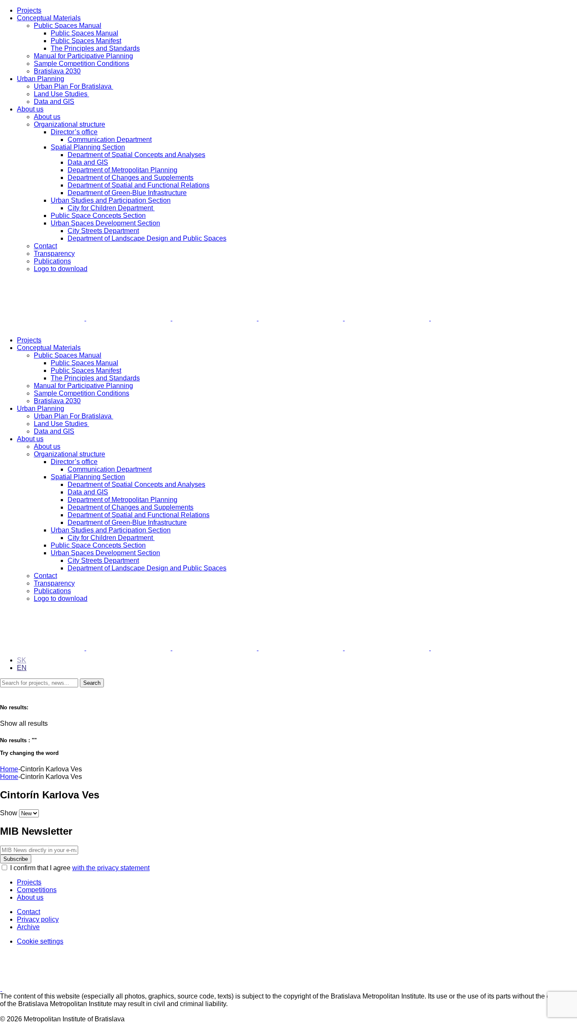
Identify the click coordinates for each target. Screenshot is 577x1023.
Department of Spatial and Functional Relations (139, 185)
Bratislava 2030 (57, 71)
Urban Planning (40, 78)
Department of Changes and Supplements (130, 177)
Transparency (54, 253)
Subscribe (15, 859)
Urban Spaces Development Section (105, 223)
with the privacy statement (111, 867)
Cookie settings (40, 941)
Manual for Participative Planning (83, 56)
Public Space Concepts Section (98, 215)
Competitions (37, 889)
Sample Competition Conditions (81, 63)
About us (30, 109)
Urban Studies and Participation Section (111, 200)
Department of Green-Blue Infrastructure (127, 192)
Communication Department (110, 139)
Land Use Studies (61, 94)
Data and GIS (54, 101)
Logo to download (60, 268)
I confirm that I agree (80, 867)
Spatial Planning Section (88, 147)
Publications (52, 261)
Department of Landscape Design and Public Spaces (147, 238)
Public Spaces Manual (67, 25)
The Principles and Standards (95, 48)
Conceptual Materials (49, 18)
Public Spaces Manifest (86, 40)
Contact (45, 246)
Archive (28, 927)
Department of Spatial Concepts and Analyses (136, 154)
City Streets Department (103, 230)
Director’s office (74, 132)
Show (8, 813)
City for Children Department (111, 208)
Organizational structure (69, 124)
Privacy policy (38, 919)
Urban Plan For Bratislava (73, 86)
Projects (29, 10)
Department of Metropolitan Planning (122, 170)
